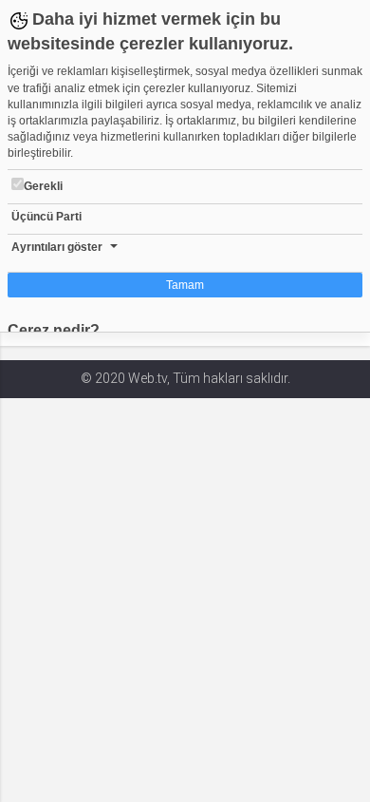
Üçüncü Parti (46, 216)
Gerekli (43, 186)
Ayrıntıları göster (56, 247)
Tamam (185, 285)
